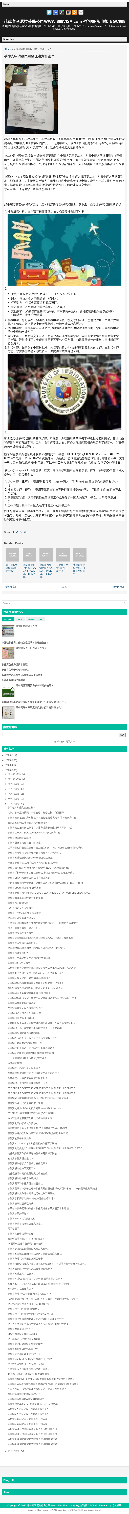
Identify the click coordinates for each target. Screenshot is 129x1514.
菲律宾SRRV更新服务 (19, 963)
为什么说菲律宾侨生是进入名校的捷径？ (29, 1173)
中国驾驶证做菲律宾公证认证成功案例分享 (30, 1118)
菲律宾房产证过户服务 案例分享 (24, 1013)
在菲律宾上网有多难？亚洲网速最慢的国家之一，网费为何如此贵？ (43, 922)
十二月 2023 (15, 774)
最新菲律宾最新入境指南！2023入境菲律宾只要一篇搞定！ (38, 1128)
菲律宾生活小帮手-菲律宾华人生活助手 (22, 675)
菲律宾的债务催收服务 (19, 1138)
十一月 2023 (15, 778)
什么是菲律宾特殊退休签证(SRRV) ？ (27, 1058)
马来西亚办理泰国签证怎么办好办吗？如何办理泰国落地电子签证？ (43, 1298)
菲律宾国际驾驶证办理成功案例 (24, 1033)
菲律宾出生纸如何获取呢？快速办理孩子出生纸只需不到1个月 (34, 702)
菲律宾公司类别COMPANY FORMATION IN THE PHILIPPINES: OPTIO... (46, 1148)
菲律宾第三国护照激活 (19, 837)
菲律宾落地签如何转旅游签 (22, 1003)
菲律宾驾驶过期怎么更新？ (22, 1273)
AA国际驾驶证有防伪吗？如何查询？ (27, 1243)
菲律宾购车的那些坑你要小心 (23, 1123)
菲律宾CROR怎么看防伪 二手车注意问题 (29, 877)
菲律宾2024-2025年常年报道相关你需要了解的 (32, 1143)
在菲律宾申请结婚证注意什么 (62, 567)
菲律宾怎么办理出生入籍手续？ (24, 1068)
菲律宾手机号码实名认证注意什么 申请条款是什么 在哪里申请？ (41, 872)
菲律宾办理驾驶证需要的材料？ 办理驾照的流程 (33, 1444)
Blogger (61, 741)
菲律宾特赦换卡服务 (18, 952)
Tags (20, 619)
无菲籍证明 (13, 1228)
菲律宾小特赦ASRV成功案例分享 (25, 1043)
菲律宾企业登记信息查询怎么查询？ (26, 1103)
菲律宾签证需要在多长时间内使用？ (35, 685)
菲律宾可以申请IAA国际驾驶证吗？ (26, 1399)
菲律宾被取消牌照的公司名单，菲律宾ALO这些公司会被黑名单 (40, 937)
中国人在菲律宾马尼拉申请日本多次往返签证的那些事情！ (38, 1323)
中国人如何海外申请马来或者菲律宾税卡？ (30, 1268)
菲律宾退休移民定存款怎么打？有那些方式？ (39, 707)
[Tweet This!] (17, 532)
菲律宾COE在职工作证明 (21, 1018)
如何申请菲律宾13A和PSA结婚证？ (26, 1238)
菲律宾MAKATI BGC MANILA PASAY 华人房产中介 (34, 832)
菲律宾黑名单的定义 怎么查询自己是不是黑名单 (33, 1404)
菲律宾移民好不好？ (18, 1213)
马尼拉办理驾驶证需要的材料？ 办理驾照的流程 (33, 1439)
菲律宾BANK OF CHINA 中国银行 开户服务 (30, 1359)
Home (8, 49)
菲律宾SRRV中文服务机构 (21, 1218)
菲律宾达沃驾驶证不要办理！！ (24, 1353)
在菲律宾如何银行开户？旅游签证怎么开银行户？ (33, 1073)
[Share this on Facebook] (13, 532)
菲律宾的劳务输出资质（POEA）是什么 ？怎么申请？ (36, 973)
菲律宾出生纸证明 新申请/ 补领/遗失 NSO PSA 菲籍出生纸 (38, 867)
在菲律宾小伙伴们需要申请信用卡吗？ (28, 1078)
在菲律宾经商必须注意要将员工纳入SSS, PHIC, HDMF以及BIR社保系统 (45, 847)
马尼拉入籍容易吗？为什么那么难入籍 (28, 1419)
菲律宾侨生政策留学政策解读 (23, 1178)
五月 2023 (14, 804)
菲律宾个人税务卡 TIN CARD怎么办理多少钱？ (32, 1038)
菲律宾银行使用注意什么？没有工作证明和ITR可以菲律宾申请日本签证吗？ (47, 1263)
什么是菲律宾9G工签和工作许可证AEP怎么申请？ (34, 862)
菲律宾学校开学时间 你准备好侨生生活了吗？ (31, 1198)
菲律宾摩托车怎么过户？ (20, 1328)
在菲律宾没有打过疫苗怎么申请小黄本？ (29, 1368)
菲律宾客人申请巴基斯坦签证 (23, 943)
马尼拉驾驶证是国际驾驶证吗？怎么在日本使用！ (33, 1429)
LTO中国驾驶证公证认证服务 (23, 1334)
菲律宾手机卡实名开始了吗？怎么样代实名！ (31, 1048)
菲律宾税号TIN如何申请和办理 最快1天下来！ (32, 1313)
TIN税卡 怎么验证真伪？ (20, 1288)
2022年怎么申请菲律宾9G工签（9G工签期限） (32, 1113)
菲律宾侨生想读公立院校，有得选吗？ (28, 1163)
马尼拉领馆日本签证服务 (20, 907)
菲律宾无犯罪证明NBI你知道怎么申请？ (28, 1414)
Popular (8, 619)
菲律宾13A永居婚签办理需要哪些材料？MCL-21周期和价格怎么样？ (43, 1384)
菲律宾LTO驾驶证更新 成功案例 (24, 887)
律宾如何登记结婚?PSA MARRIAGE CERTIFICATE (29, 570)
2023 (8, 770)
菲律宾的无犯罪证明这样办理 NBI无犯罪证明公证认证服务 (38, 1098)
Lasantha (62, 1510)
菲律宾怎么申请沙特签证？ (22, 1233)
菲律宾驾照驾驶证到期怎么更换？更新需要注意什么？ (36, 1253)
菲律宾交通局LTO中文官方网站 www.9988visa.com (34, 1108)
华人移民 (117, 1505)
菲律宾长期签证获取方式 (20, 1203)
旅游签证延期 (15, 1063)
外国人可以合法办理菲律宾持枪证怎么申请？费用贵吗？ (37, 1389)
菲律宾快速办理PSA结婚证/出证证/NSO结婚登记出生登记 (38, 1133)
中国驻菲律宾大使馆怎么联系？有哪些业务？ (25, 642)
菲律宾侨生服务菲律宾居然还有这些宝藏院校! (31, 1193)
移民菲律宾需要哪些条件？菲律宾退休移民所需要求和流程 (38, 1208)
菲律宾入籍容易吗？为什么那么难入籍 (28, 1424)
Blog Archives (35, 619)
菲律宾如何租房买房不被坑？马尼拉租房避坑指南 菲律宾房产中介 (42, 817)
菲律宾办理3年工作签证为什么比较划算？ (29, 1293)
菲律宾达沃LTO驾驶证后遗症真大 (25, 1343)
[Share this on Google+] (21, 532)
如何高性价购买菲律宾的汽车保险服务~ (28, 822)
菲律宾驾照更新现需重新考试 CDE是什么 (29, 993)
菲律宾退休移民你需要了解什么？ (25, 842)
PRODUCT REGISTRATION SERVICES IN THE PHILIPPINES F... (42, 1088)
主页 (64, 586)
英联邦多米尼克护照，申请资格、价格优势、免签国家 (36, 812)
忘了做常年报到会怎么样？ (22, 807)
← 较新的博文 (9, 586)
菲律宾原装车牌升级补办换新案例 (25, 897)
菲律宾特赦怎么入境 (26, 625)
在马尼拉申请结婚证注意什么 (12, 567)
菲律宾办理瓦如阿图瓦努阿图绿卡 (25, 1258)
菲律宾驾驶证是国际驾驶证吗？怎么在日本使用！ (33, 1434)
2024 (8, 765)
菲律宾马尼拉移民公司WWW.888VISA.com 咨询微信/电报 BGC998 (64, 21)
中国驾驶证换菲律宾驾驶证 (22, 918)
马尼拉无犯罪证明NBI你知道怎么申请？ (28, 1409)
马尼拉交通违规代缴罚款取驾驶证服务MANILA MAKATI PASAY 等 (42, 968)
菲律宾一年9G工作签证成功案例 (24, 912)
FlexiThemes (42, 1510)
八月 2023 (14, 789)
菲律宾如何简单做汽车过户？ (23, 1349)
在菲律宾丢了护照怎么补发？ (31, 647)
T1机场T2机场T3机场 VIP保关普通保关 (28, 1374)
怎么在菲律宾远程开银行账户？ (24, 927)
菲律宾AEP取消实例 (18, 903)
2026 (8, 755)
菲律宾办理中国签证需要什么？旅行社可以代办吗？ (35, 852)
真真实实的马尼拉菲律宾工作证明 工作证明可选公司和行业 (38, 1283)
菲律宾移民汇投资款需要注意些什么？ (28, 1083)
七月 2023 (14, 793)
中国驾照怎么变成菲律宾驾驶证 (24, 1338)
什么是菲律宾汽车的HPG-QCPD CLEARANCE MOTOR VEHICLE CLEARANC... (49, 892)
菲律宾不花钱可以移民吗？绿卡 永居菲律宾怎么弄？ (35, 1278)
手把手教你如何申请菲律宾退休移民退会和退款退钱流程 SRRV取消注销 (45, 882)
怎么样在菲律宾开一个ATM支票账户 (26, 1364)
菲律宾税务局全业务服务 (20, 933)
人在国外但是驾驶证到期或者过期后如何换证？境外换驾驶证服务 (42, 1023)
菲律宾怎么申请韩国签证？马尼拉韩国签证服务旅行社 (36, 1318)
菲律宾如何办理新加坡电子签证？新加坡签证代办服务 (36, 983)
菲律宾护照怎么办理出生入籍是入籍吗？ (29, 1248)
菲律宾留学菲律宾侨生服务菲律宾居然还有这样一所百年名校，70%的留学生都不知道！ (53, 1188)
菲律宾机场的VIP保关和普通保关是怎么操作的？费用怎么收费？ (41, 1379)
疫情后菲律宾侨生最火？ (20, 1158)
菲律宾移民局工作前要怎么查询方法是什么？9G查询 (35, 1028)
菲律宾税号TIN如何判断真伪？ (24, 1308)
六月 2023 (14, 799)
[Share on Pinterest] (25, 532)
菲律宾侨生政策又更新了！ (22, 1168)
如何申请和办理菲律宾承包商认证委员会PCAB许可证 (35, 988)
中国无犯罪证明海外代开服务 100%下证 (29, 1303)
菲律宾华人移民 (74, 1510)
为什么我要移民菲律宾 (13, 680)
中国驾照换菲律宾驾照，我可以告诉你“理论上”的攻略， (37, 948)
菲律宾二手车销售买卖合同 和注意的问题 (29, 958)
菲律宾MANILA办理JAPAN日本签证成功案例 (31, 1053)
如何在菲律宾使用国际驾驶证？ (24, 1394)
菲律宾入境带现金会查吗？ (16, 669)
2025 (8, 760)
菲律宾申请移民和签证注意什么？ (29, 56)
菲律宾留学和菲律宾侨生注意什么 (25, 1183)
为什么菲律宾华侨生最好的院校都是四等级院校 (32, 1153)
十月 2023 (14, 783)
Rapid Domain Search (91, 1510)
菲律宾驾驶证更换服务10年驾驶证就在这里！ (31, 857)
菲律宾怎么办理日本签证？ (16, 664)
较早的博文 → (120, 586)
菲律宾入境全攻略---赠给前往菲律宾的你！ (30, 978)
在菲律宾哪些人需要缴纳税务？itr (25, 1008)
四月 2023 (14, 1451)
